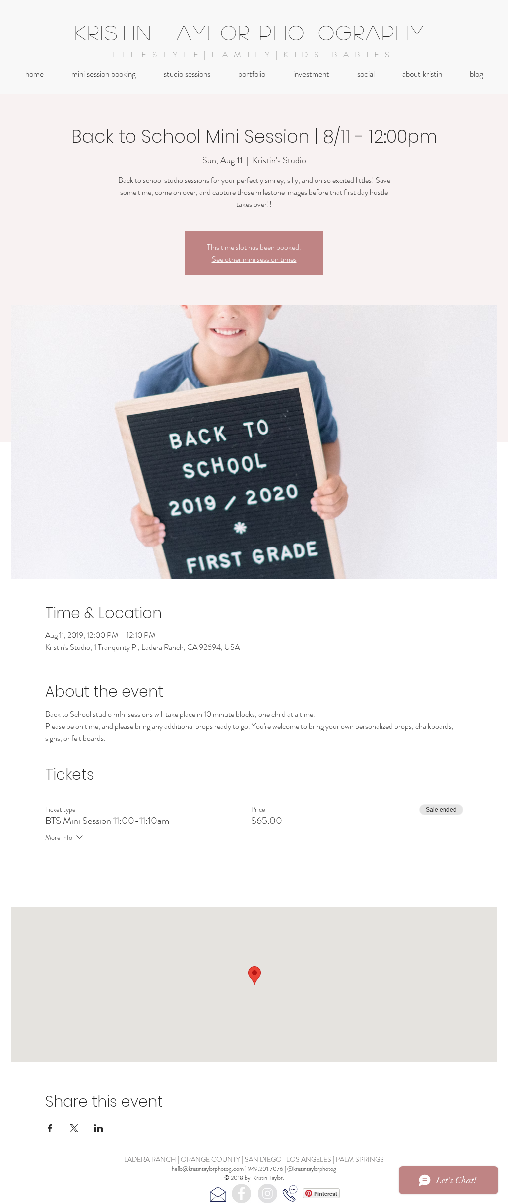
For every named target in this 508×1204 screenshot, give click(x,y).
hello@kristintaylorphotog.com (208, 1168)
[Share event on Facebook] (50, 1128)
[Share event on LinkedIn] (98, 1128)
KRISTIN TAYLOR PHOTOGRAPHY (250, 32)
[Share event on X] (74, 1128)
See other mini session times (254, 259)
